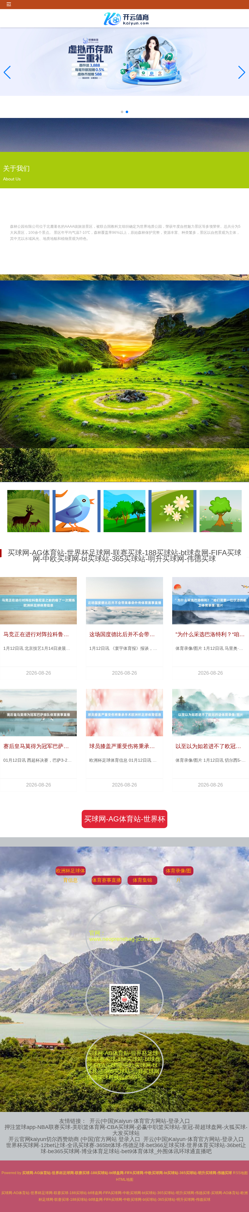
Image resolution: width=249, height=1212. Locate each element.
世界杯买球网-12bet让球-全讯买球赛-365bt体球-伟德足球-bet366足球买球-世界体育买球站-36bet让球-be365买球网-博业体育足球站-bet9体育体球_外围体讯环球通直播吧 (126, 1148)
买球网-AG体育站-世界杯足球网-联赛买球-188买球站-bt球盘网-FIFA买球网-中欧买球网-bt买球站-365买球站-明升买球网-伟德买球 (124, 821)
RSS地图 (240, 1173)
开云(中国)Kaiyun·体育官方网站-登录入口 (140, 1121)
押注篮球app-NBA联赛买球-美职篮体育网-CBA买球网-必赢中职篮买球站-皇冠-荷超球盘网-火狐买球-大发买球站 (126, 1130)
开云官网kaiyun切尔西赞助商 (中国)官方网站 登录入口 (74, 1139)
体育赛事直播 (106, 880)
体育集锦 (142, 880)
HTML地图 (124, 1179)
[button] (242, 72)
